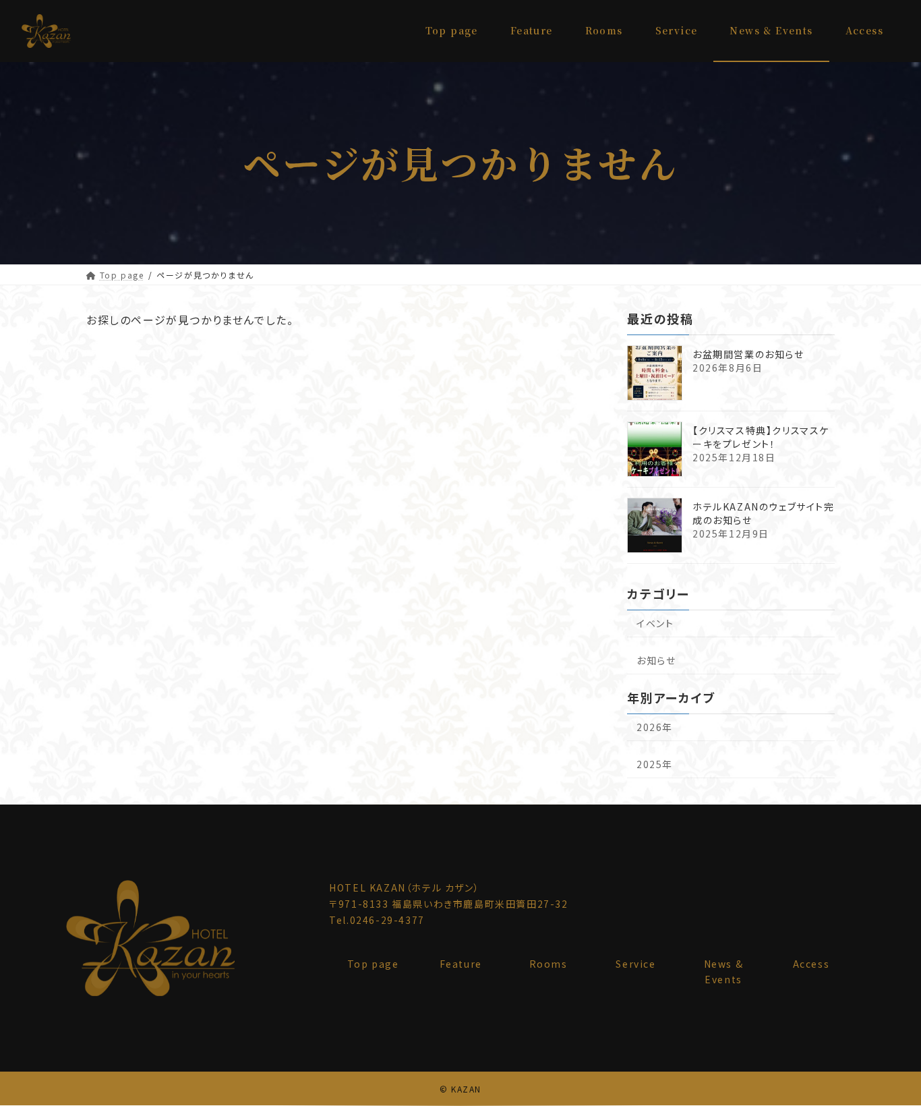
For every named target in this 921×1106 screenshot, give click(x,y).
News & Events (724, 972)
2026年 (654, 727)
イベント (655, 623)
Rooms (548, 964)
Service (635, 964)
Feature (461, 964)
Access (811, 964)
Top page (373, 964)
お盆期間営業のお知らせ (748, 353)
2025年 (654, 764)
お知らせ (656, 660)
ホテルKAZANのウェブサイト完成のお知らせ (763, 512)
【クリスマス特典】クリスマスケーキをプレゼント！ (760, 436)
